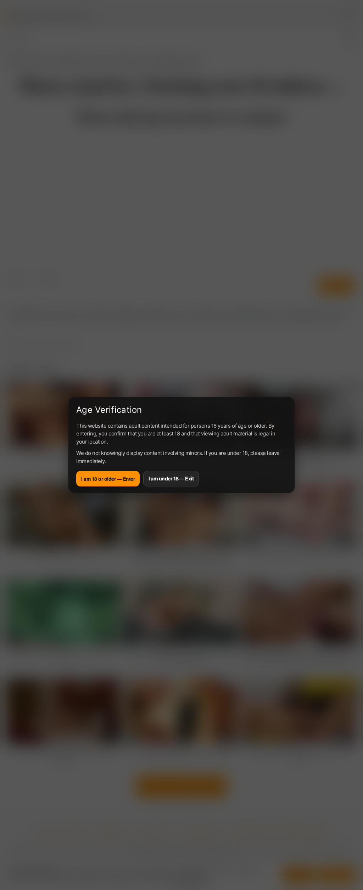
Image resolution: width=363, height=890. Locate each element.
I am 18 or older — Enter (108, 478)
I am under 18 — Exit (171, 478)
